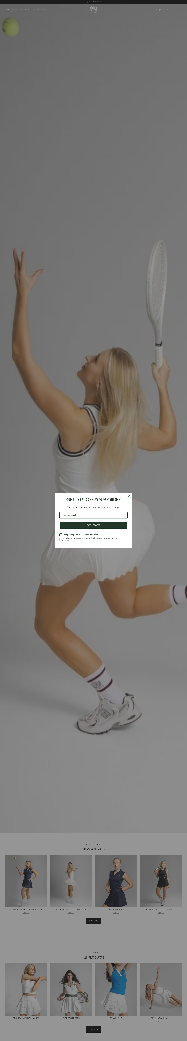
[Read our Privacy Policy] (126, 538)
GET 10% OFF (93, 525)
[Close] (129, 496)
